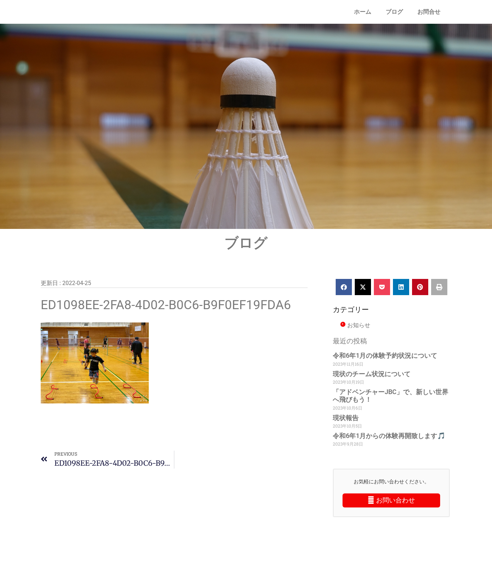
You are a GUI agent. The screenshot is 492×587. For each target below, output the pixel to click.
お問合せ (428, 11)
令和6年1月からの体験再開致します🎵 (389, 435)
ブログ (394, 11)
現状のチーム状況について (372, 374)
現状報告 (346, 417)
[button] (344, 287)
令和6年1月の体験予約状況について (385, 355)
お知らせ (358, 325)
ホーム (362, 11)
